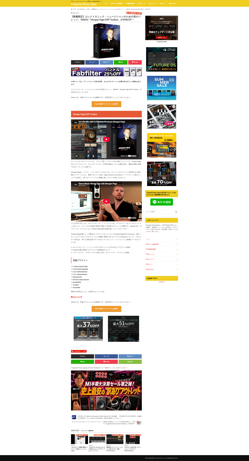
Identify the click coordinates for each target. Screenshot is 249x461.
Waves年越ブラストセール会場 (105, 104)
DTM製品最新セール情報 (79, 351)
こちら (147, 231)
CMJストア (162, 3)
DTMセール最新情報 (116, 3)
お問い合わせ (172, 3)
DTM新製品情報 (130, 3)
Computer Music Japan (83, 4)
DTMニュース (142, 3)
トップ (106, 3)
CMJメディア (152, 3)
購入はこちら (75, 297)
